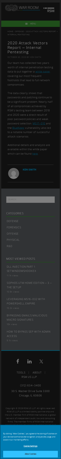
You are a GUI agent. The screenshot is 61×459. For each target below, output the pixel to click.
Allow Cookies (30, 454)
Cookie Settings (30, 446)
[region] (30, 442)
